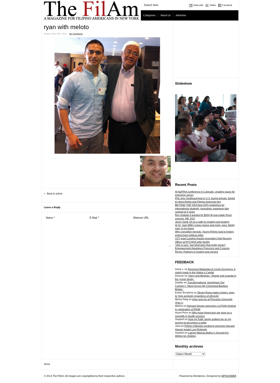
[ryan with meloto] (107, 95)
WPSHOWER (228, 376)
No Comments (76, 34)
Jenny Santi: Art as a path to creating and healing (202, 221)
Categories (149, 15)
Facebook (227, 5)
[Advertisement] (206, 49)
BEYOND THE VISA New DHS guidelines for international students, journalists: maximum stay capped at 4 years (202, 209)
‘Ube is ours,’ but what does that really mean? (200, 245)
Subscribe (198, 5)
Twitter (212, 5)
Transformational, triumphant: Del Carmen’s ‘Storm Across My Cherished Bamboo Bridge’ (201, 286)
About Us (165, 15)
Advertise (181, 15)
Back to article (55, 193)
